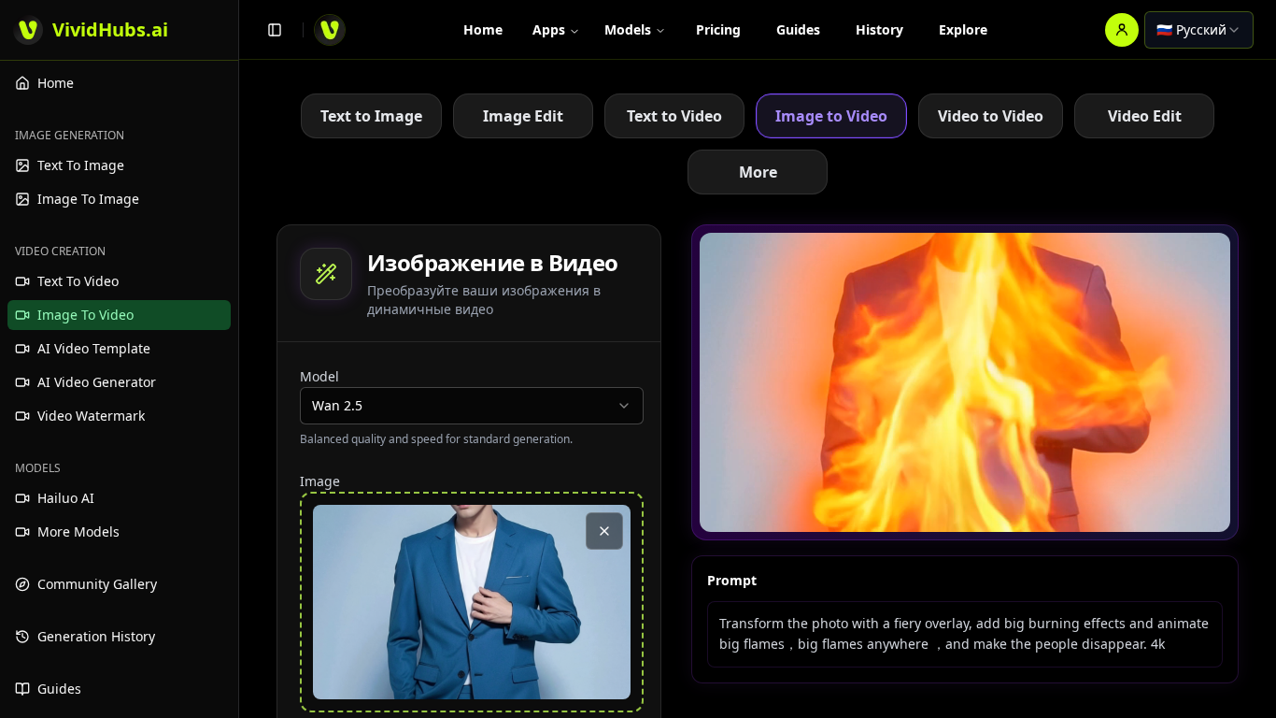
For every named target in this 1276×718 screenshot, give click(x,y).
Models (627, 29)
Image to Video (831, 116)
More (758, 172)
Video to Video (990, 116)
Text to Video (674, 116)
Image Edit (523, 116)
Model (319, 376)
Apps (548, 29)
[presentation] (472, 602)
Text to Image (371, 116)
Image (320, 481)
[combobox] (1199, 30)
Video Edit (1145, 116)
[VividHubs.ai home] (330, 30)
